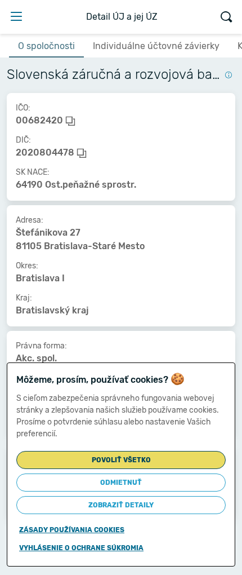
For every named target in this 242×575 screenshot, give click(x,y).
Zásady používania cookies (71, 530)
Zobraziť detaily (121, 505)
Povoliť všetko (121, 460)
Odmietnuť (121, 482)
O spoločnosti (46, 46)
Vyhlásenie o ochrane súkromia (81, 548)
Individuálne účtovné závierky (156, 46)
